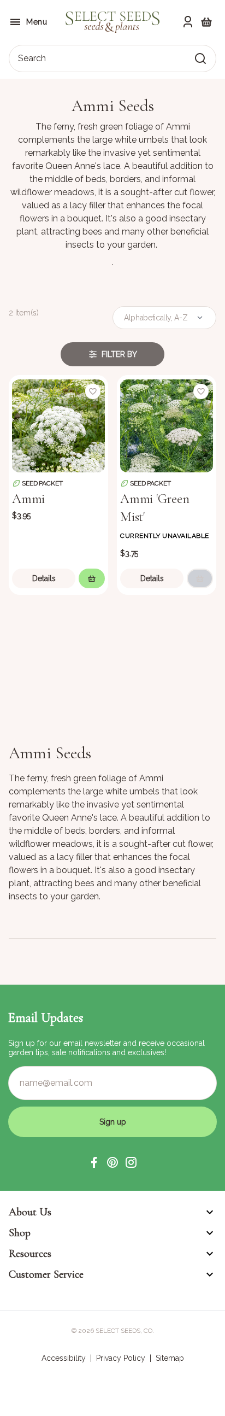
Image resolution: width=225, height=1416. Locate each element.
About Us (30, 1212)
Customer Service (46, 1274)
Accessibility (64, 1358)
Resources (30, 1253)
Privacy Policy (120, 1358)
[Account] (187, 21)
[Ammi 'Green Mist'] (166, 425)
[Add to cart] (92, 578)
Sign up (112, 1121)
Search (32, 58)
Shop (20, 1232)
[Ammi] (58, 425)
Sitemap (170, 1358)
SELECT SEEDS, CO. (125, 1331)
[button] (93, 1162)
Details (44, 578)
